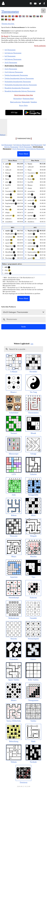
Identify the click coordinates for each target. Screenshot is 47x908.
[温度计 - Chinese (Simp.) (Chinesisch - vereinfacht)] (16, 17)
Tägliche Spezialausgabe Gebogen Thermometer (19, 78)
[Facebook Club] (44, 3)
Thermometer (10, 11)
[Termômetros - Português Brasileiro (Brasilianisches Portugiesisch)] (2, 20)
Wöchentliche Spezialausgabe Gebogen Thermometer (21, 84)
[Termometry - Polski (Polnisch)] (9, 20)
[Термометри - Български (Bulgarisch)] (6, 17)
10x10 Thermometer (11, 62)
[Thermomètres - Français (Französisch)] (13, 17)
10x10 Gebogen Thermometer (14, 65)
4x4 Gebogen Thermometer (13, 53)
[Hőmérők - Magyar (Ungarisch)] (34, 17)
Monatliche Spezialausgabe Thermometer (17, 88)
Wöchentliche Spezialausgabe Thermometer (18, 81)
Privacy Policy (23, 105)
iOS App (14, 112)
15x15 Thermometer (11, 69)
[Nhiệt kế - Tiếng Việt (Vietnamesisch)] (13, 20)
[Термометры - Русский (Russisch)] (38, 17)
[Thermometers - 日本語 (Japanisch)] (27, 17)
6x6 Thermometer (10, 56)
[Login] (3, 3)
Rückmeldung (17, 98)
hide (32, 344)
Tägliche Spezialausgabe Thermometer (16, 75)
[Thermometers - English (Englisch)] (2, 17)
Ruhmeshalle (26, 102)
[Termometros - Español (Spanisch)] (9, 17)
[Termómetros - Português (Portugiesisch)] (6, 20)
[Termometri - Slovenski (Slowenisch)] (31, 17)
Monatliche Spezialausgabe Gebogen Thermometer (20, 91)
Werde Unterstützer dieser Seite (23, 95)
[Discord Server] (31, 3)
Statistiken (34, 102)
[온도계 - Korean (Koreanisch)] (23, 17)
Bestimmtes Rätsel (28, 98)
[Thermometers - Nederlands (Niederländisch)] (20, 17)
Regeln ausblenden (40, 45)
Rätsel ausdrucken (15, 102)
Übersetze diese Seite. (8, 23)
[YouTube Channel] (35, 3)
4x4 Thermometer (10, 50)
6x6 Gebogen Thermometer (13, 59)
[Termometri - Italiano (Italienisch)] (41, 17)
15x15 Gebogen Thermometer (14, 72)
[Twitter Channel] (40, 3)
